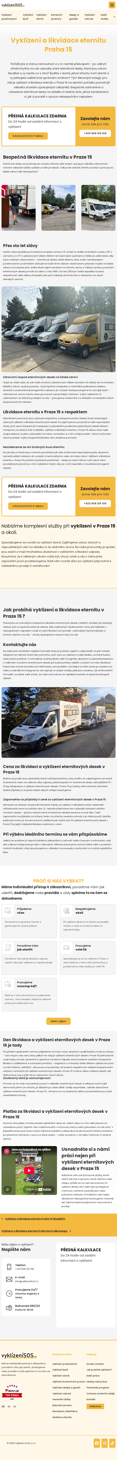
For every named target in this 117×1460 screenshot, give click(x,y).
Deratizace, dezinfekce (65, 1411)
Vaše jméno (67, 1267)
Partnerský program (98, 1387)
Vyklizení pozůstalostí (9, 16)
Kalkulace (95, 1406)
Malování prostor (62, 1405)
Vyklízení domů (41, 16)
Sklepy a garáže (74, 16)
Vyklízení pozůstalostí (64, 1363)
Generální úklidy (61, 1399)
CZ (3, 1406)
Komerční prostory (56, 16)
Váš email (66, 1281)
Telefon (90, 1267)
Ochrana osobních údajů (101, 1393)
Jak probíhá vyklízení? (99, 1369)
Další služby (104, 16)
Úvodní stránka (95, 1363)
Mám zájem (58, 1021)
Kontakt (91, 1399)
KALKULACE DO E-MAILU (28, 136)
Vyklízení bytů (28, 16)
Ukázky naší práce (97, 1381)
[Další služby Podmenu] (114, 17)
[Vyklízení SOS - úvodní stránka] (13, 5)
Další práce (93, 1375)
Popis (63, 1295)
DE (14, 1406)
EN (9, 1406)
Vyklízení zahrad (90, 16)
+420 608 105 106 (95, 133)
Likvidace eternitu (62, 1417)
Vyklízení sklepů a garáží (66, 1387)
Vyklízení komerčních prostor (68, 1381)
